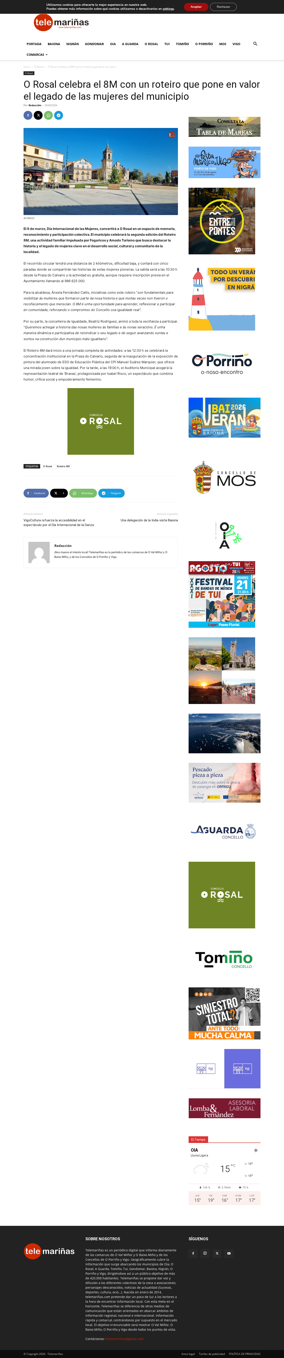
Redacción (35, 105)
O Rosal (151, 44)
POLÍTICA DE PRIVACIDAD (244, 1354)
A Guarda (130, 44)
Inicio (27, 67)
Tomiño (182, 44)
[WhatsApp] (48, 115)
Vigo (236, 44)
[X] (38, 115)
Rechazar (223, 7)
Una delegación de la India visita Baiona (149, 520)
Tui (167, 44)
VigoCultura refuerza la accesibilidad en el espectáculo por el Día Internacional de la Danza (59, 522)
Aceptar (196, 7)
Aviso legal (188, 1354)
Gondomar (94, 44)
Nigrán (72, 44)
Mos (222, 44)
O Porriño (204, 44)
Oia (113, 44)
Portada (34, 44)
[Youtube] (229, 1253)
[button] (255, 44)
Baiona (54, 44)
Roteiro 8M (63, 466)
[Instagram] (205, 1253)
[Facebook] (28, 115)
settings (168, 9)
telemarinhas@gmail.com (125, 1339)
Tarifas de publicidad (212, 1354)
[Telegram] (58, 115)
